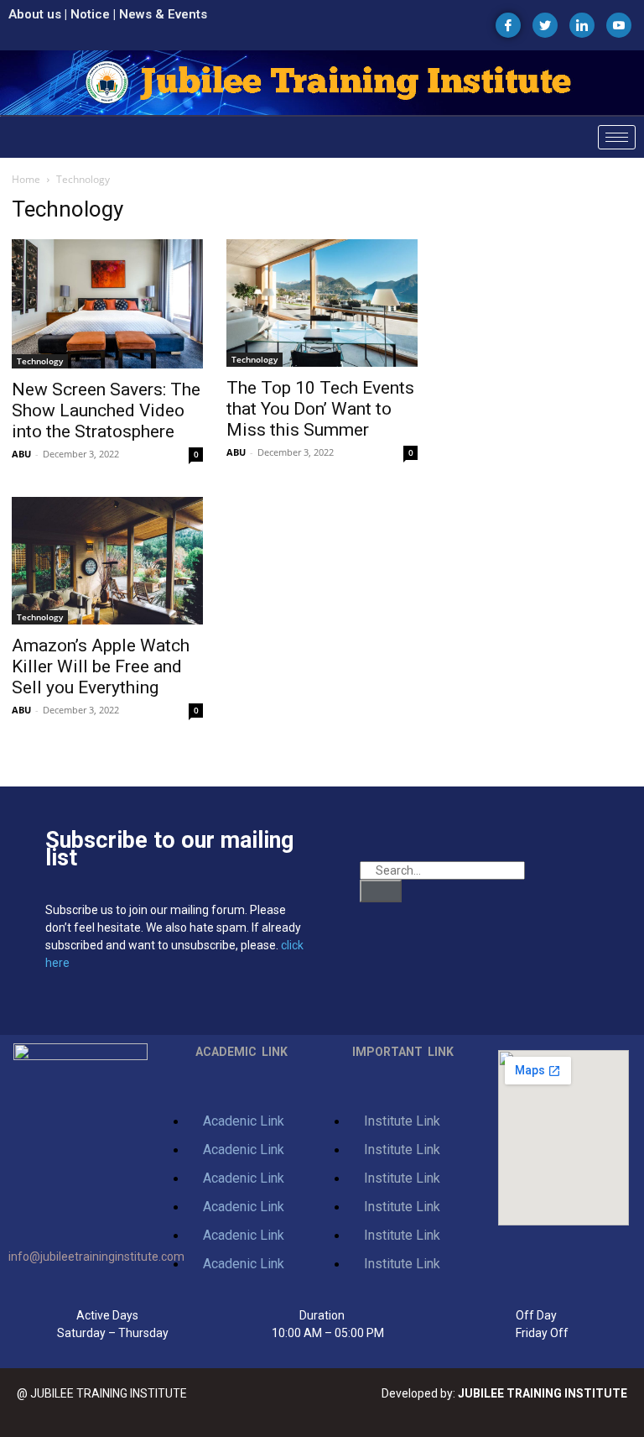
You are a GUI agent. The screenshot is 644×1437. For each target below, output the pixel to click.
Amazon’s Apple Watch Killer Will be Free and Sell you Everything (101, 666)
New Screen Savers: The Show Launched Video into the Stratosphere (106, 410)
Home (26, 179)
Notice (90, 14)
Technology (40, 361)
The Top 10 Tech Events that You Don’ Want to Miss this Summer (320, 409)
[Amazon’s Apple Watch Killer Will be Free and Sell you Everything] (107, 560)
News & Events (163, 14)
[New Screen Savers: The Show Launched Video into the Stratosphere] (107, 303)
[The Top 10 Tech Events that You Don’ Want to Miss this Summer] (322, 303)
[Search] (381, 891)
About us (34, 14)
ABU (21, 453)
